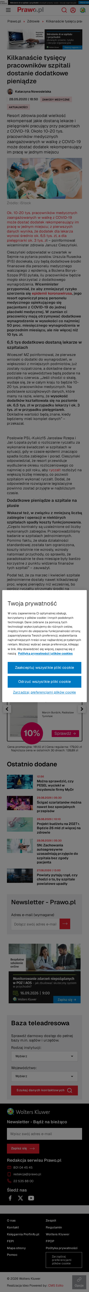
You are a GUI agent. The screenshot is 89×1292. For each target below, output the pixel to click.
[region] (44, 646)
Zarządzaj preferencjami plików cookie (44, 692)
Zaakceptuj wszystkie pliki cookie (44, 667)
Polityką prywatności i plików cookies (45, 653)
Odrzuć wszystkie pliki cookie (44, 681)
